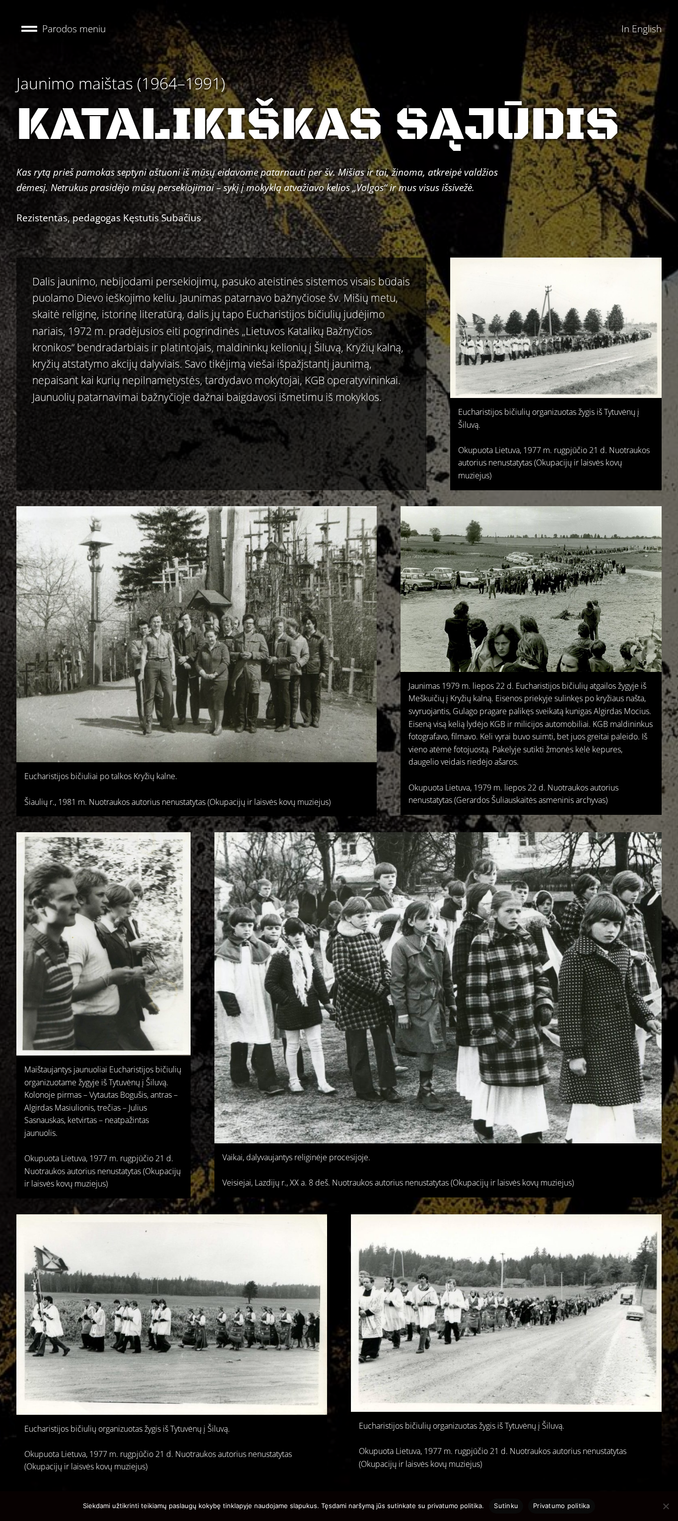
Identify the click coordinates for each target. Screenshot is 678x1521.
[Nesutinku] (666, 1506)
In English (641, 28)
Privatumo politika (561, 1506)
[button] (63, 29)
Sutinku (506, 1506)
